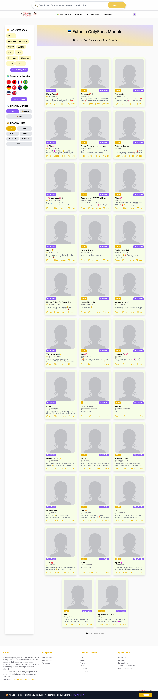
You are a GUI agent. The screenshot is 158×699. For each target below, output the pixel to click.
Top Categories (93, 14)
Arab (10, 63)
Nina (83, 562)
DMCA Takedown (125, 669)
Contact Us (122, 657)
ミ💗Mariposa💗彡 (54, 198)
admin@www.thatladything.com (24, 679)
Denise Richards (88, 302)
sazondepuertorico (89, 406)
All (13, 111)
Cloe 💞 (118, 198)
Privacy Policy (77, 695)
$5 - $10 (26, 134)
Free (24, 128)
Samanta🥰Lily (87, 94)
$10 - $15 (12, 139)
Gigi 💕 (84, 354)
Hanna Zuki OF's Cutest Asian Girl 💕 (59, 302)
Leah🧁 (84, 510)
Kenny (83, 458)
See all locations (19, 99)
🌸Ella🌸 (50, 146)
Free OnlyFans (47, 657)
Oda (116, 510)
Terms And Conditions (126, 666)
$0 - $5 (12, 134)
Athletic (20, 63)
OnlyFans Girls (47, 660)
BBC (10, 52)
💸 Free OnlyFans (64, 14)
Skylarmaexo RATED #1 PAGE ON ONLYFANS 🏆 (94, 198)
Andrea (118, 406)
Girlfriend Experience (17, 41)
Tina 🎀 (49, 562)
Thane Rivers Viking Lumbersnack (94, 146)
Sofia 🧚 (50, 250)
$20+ (19, 144)
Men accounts (47, 663)
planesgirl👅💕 (121, 354)
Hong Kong (84, 671)
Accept (146, 695)
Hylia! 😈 (119, 562)
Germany (83, 669)
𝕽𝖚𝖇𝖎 (65, 614)
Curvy (11, 47)
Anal (19, 52)
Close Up (25, 58)
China (82, 657)
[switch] (134, 14)
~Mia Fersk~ (51, 510)
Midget (11, 36)
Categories (108, 14)
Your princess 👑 (54, 354)
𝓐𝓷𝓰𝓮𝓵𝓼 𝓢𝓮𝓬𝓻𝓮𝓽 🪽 (122, 302)
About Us (121, 660)
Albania (82, 660)
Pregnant (12, 58)
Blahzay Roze (87, 250)
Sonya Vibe (120, 94)
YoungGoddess (121, 458)
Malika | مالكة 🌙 (53, 458)
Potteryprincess (122, 146)
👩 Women (26, 111)
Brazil (82, 666)
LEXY (48, 406)
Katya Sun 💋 (52, 94)
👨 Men (19, 116)
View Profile (51, 90)
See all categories (19, 70)
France (82, 663)
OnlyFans (78, 14)
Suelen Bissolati (122, 250)
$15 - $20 (25, 139)
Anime (21, 47)
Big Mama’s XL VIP (106, 614)
